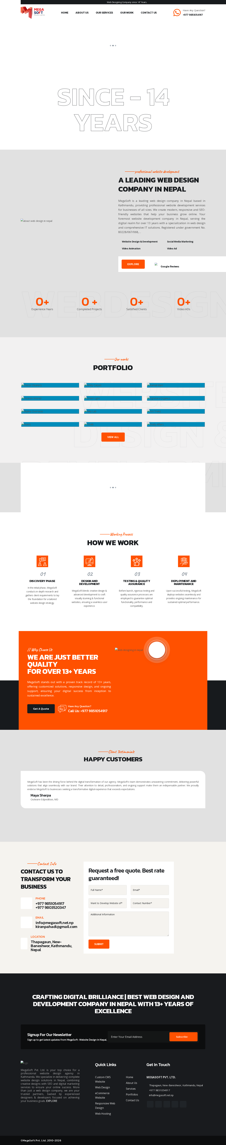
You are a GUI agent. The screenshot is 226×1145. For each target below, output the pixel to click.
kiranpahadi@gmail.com (56, 926)
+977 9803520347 (51, 907)
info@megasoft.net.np (54, 923)
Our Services (104, 13)
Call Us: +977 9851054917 (87, 711)
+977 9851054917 (193, 15)
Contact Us (149, 13)
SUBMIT (99, 944)
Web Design (102, 1087)
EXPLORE (133, 264)
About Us (81, 13)
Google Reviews (170, 266)
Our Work (127, 13)
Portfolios (132, 1094)
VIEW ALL (113, 437)
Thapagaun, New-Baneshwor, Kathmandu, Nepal (175, 1085)
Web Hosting (103, 1113)
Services (131, 1088)
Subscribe (182, 1036)
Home (64, 13)
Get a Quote (41, 709)
